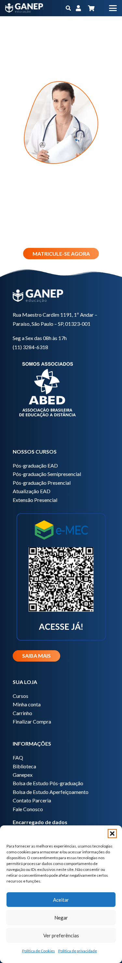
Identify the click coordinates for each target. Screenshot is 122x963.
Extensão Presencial (35, 500)
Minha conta (27, 704)
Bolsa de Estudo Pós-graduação (48, 783)
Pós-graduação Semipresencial (47, 474)
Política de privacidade (77, 950)
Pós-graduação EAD (35, 465)
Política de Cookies (38, 950)
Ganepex (23, 775)
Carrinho (22, 713)
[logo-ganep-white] (24, 8)
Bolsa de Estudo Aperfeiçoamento (50, 792)
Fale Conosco (28, 809)
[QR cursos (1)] (61, 575)
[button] (112, 833)
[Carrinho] (91, 8)
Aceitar (61, 900)
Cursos (20, 696)
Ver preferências (61, 935)
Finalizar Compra (32, 721)
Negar (61, 917)
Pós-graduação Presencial (42, 483)
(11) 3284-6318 (30, 347)
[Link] (78, 8)
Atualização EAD (31, 491)
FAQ (18, 757)
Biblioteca (24, 766)
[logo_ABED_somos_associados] (61, 388)
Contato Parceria (32, 800)
